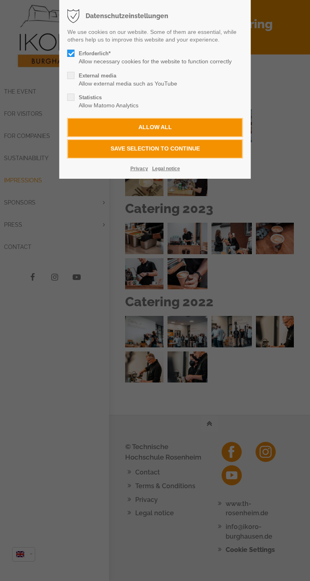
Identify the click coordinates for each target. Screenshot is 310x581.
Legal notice (166, 168)
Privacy (139, 168)
